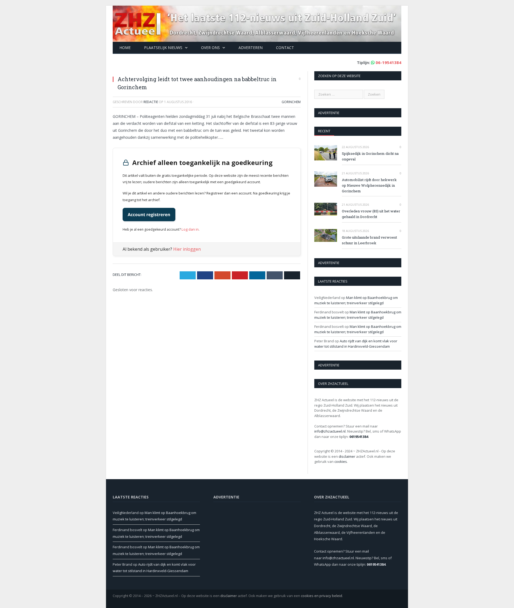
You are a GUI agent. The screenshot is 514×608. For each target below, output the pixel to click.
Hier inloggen (187, 249)
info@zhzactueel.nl (330, 431)
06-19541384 (388, 62)
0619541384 (358, 436)
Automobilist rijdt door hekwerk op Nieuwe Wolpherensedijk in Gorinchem (369, 185)
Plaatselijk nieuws (163, 47)
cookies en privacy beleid (321, 595)
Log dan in (189, 229)
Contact (285, 47)
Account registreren (149, 214)
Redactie (150, 102)
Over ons (210, 47)
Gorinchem (291, 102)
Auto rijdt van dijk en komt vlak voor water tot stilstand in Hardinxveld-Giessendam (355, 344)
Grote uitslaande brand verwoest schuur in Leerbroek (369, 240)
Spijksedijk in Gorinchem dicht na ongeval (370, 156)
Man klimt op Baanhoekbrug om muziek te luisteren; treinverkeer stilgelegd (356, 300)
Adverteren (251, 47)
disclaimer (347, 456)
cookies (340, 461)
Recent (324, 131)
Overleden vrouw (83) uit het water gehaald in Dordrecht (371, 214)
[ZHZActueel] (257, 22)
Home (125, 47)
